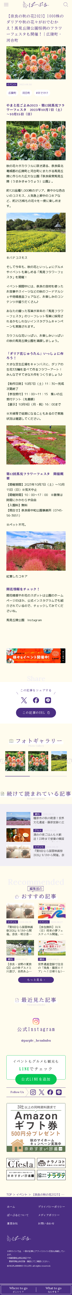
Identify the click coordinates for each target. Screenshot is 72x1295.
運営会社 (12, 1223)
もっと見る (35, 980)
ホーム (11, 1207)
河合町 (26, 93)
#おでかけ (42, 93)
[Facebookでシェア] (36, 700)
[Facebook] (50, 1092)
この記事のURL (33, 712)
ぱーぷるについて (18, 1215)
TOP (9, 1194)
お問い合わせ (46, 1223)
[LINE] (59, 1092)
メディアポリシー (49, 1215)
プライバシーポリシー (51, 1207)
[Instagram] (33, 1092)
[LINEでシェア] (48, 700)
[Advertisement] (36, 639)
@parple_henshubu (36, 1040)
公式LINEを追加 (36, 1079)
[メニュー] (6, 4)
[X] (41, 1092)
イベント (21, 1194)
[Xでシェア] (24, 700)
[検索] (66, 4)
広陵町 (12, 93)
